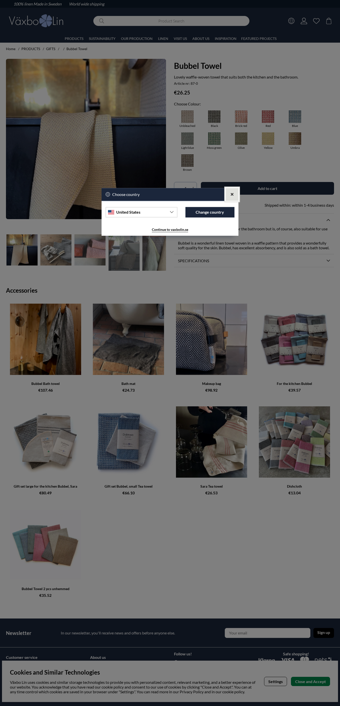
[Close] (232, 194)
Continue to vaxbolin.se (170, 229)
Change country (210, 212)
